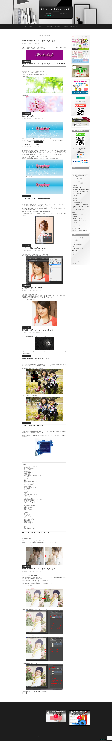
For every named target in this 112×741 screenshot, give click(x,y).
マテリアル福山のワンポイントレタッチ (35, 248)
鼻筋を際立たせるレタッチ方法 (32, 288)
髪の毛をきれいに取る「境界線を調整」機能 (36, 198)
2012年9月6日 (24, 332)
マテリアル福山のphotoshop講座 (32, 425)
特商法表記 (75, 216)
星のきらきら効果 (28, 116)
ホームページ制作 (57, 26)
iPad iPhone (75, 256)
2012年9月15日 (25, 250)
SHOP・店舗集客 (77, 193)
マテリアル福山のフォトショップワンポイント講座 (38, 41)
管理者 (30, 43)
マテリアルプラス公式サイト (79, 220)
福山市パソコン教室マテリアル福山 (56, 9)
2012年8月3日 (24, 571)
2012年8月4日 (24, 534)
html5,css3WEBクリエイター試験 (80, 191)
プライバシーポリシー (78, 218)
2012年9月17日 (25, 146)
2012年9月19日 (25, 67)
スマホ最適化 (75, 240)
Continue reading (26, 61)
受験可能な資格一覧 (77, 202)
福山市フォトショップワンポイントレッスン (36, 532)
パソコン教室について (77, 244)
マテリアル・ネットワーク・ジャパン (80, 225)
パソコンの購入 (75, 242)
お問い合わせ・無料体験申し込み (71, 26)
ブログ (73, 246)
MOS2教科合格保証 (77, 178)
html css (74, 252)
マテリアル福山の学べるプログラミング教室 (80, 176)
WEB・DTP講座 (76, 181)
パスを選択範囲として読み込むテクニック (35, 358)
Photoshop (75, 259)
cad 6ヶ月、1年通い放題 (78, 209)
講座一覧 (75, 200)
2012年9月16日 (25, 200)
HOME (25, 26)
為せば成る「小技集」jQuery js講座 (81, 189)
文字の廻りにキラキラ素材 (30, 144)
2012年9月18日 (25, 118)
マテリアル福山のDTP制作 (78, 248)
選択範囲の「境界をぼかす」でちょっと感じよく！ (38, 330)
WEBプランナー (76, 222)
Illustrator (75, 254)
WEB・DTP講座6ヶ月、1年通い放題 (81, 207)
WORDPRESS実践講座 (78, 183)
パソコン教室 (40, 26)
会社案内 (49, 26)
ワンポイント (75, 250)
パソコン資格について (78, 261)
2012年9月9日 (24, 290)
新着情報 (74, 263)
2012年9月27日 (25, 43)
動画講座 (75, 185)
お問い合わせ (103, 739)
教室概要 (75, 198)
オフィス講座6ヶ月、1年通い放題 (80, 204)
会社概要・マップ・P (78, 214)
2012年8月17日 (25, 427)
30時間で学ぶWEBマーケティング (81, 187)
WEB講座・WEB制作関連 (78, 238)
